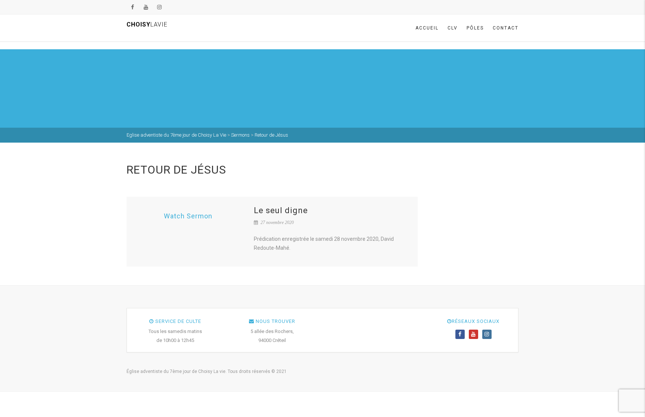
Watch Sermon (188, 216)
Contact (505, 28)
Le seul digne (281, 210)
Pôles (475, 28)
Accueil (427, 28)
